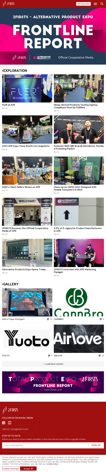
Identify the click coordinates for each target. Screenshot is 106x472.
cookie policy (52, 464)
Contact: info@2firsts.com (15, 429)
